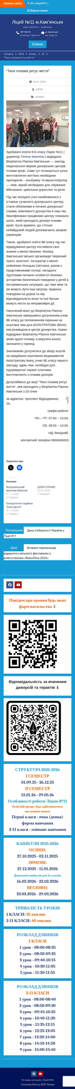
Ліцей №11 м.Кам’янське (37, 22)
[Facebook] (9, 584)
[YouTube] (18, 584)
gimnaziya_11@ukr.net (30, 35)
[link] (32, 156)
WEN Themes (47, 1084)
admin (39, 89)
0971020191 (25, 32)
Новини (39, 96)
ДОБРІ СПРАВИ (46, 487)
